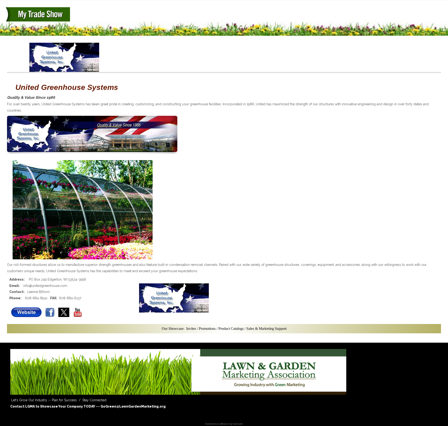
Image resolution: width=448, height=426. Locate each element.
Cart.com (238, 423)
